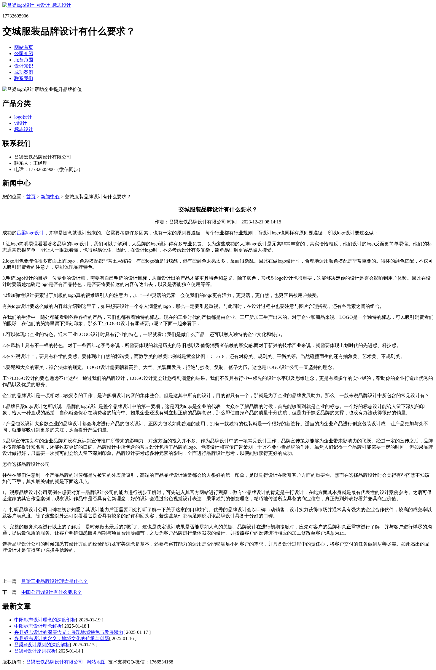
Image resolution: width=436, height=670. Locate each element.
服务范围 (23, 59)
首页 (31, 196)
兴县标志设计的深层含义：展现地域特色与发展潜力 (68, 632)
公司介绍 (23, 53)
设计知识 (23, 65)
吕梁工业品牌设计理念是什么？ (54, 581)
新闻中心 (50, 196)
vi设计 (20, 123)
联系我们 (23, 78)
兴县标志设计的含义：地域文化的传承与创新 (61, 638)
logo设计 (23, 116)
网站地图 (96, 661)
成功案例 (23, 72)
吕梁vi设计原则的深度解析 (42, 644)
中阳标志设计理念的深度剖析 (45, 619)
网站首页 (23, 47)
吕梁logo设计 (30, 232)
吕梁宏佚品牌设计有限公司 (54, 661)
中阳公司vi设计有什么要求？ (51, 592)
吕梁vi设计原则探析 (35, 650)
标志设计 (23, 129)
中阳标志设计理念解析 (38, 626)
